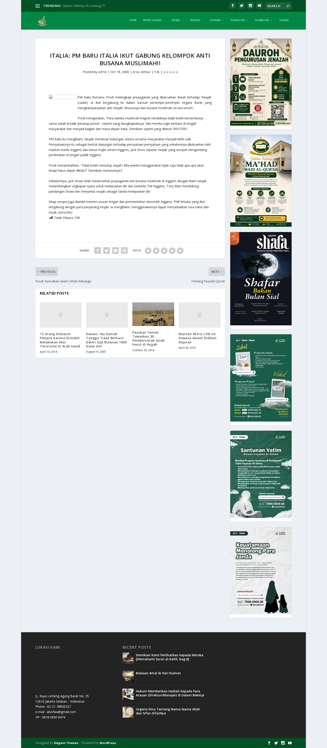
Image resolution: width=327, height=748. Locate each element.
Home (133, 20)
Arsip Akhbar (142, 72)
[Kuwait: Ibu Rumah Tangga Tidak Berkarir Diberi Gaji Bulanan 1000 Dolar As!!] (107, 315)
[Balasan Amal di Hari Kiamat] (128, 676)
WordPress (108, 743)
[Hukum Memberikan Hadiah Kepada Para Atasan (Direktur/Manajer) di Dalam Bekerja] (128, 694)
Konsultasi (238, 20)
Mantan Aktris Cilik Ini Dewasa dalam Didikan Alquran (197, 338)
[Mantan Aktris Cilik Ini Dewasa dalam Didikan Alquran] (199, 315)
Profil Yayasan (152, 20)
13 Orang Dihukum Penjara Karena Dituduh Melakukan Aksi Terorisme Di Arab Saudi (60, 340)
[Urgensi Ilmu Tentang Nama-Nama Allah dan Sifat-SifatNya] (128, 712)
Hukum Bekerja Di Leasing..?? (84, 6)
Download (262, 20)
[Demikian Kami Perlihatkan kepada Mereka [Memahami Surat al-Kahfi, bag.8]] (128, 658)
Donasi (283, 20)
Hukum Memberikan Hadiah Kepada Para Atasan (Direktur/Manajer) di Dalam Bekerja (170, 693)
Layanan (215, 20)
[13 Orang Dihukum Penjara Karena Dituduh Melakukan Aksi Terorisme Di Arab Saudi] (61, 315)
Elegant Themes (66, 743)
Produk (195, 20)
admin (102, 72)
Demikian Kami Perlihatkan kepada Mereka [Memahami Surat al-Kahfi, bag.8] (169, 657)
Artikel (176, 20)
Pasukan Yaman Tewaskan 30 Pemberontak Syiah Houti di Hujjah (148, 338)
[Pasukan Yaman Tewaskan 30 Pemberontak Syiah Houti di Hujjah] (153, 314)
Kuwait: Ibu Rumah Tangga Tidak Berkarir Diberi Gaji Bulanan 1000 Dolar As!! (106, 340)
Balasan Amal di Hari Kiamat (158, 673)
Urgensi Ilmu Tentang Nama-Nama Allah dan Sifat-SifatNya (168, 711)
